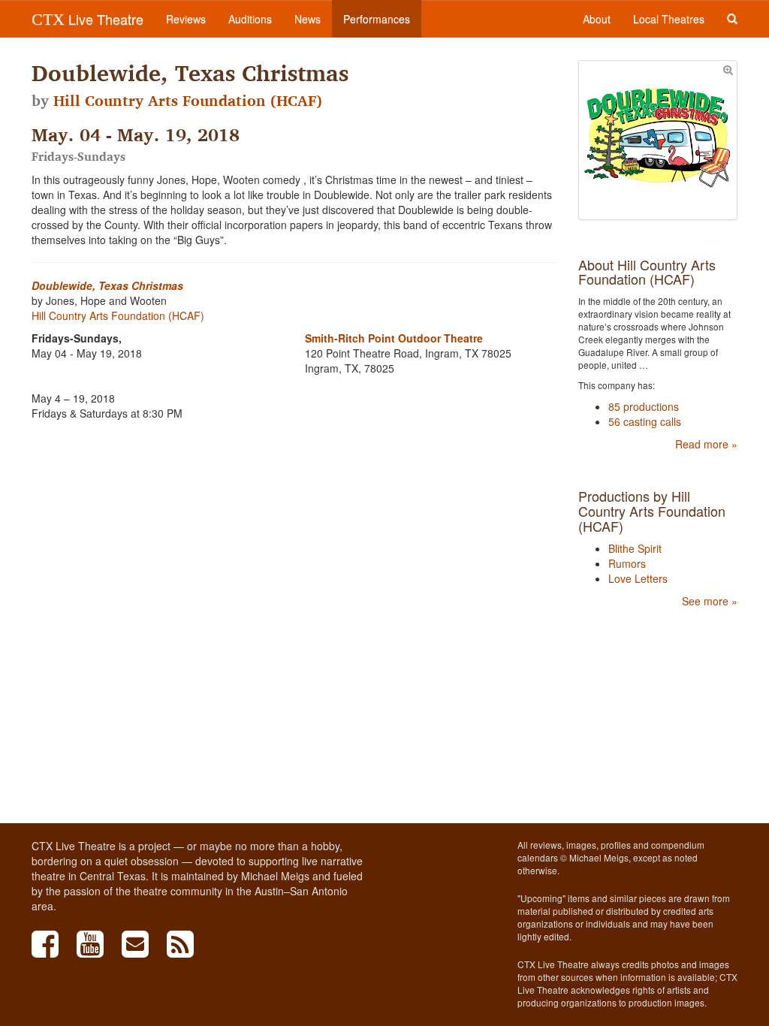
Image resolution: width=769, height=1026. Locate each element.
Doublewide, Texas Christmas (107, 285)
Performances (376, 18)
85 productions (643, 406)
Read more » (706, 443)
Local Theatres (668, 18)
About (597, 18)
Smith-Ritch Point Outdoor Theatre (394, 338)
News (307, 18)
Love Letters (638, 578)
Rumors (627, 563)
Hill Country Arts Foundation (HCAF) (187, 101)
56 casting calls (644, 421)
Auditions (250, 18)
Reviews (186, 18)
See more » (709, 600)
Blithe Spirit (635, 548)
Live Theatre (87, 19)
